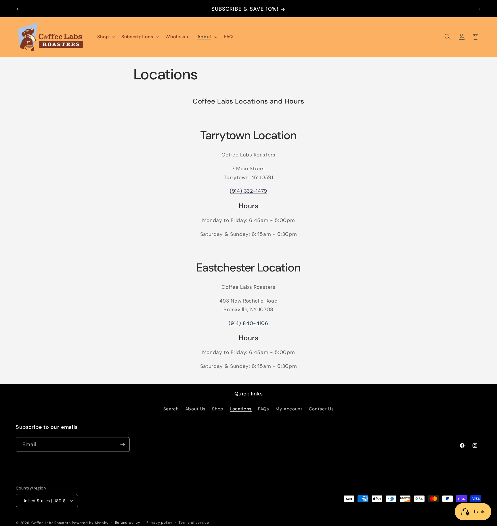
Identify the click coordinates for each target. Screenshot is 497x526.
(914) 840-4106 (248, 323)
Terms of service (194, 522)
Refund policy (127, 522)
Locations (241, 409)
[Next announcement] (479, 9)
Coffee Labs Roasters (50, 523)
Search (171, 409)
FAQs (263, 409)
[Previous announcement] (17, 9)
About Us (195, 409)
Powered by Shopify (90, 523)
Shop (217, 409)
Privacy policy (159, 522)
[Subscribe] (122, 444)
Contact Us (321, 409)
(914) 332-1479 (248, 191)
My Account (289, 409)
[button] (105, 37)
